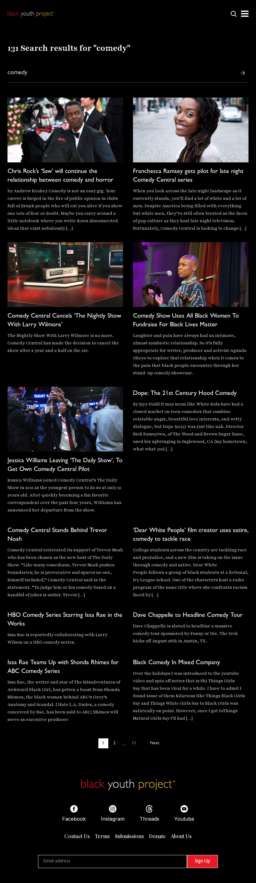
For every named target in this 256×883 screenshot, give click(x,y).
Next (154, 743)
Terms (102, 836)
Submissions (129, 836)
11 (134, 743)
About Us (181, 836)
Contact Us (77, 836)
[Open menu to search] (234, 14)
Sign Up (202, 861)
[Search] (243, 73)
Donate (157, 836)
